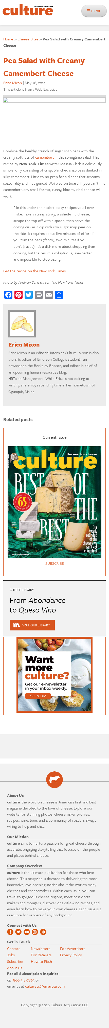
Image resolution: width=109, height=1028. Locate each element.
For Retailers (41, 955)
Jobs (11, 955)
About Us (14, 967)
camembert (44, 157)
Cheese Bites (27, 39)
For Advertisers (72, 948)
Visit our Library (36, 625)
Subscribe (15, 961)
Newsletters (40, 948)
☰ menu (95, 11)
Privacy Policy (71, 955)
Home (8, 39)
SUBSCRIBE (54, 563)
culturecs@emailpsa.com (45, 986)
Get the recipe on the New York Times (34, 271)
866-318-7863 (23, 980)
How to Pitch (41, 961)
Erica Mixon (12, 82)
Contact (13, 948)
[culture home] (26, 14)
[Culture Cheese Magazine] (54, 779)
